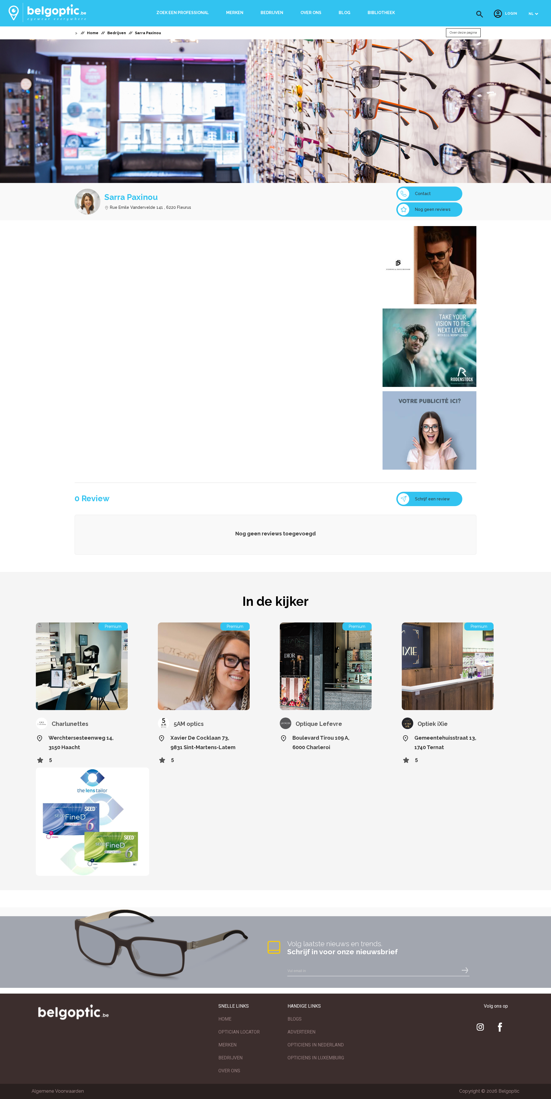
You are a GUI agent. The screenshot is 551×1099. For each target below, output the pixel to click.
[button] (479, 14)
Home (92, 33)
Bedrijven (272, 12)
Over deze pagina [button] (463, 33)
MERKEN (227, 1045)
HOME (224, 1019)
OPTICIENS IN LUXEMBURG (316, 1058)
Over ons (310, 12)
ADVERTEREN (301, 1032)
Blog (344, 12)
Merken (234, 12)
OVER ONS (229, 1070)
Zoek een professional (182, 12)
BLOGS (295, 1019)
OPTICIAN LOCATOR (239, 1032)
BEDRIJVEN (230, 1058)
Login (511, 14)
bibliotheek (381, 12)
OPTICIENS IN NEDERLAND (316, 1045)
